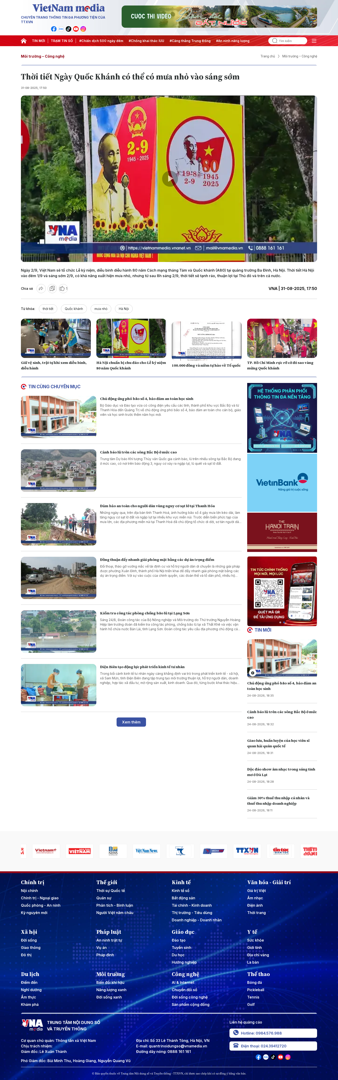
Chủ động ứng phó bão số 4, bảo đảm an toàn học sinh (146, 398)
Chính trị (32, 882)
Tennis (253, 997)
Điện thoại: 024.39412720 (263, 1046)
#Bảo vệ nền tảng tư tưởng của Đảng (244, 41)
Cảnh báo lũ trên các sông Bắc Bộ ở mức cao (138, 452)
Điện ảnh (255, 905)
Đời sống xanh (109, 997)
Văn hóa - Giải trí (269, 882)
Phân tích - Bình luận (114, 905)
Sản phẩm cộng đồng (190, 1004)
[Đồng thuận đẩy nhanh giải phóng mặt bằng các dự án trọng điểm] (58, 578)
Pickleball (255, 989)
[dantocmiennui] (135, 851)
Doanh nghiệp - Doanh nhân (197, 920)
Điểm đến (29, 982)
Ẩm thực (28, 997)
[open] (314, 41)
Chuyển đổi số (184, 989)
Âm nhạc (255, 898)
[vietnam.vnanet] (35, 851)
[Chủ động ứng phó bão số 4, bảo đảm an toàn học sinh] (58, 417)
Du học (178, 955)
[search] (273, 40)
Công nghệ (185, 974)
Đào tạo (179, 940)
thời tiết (48, 309)
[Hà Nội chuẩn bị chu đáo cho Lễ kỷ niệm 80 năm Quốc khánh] (131, 338)
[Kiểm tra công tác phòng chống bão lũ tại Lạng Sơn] (58, 631)
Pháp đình (105, 955)
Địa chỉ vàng (258, 955)
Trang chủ (268, 56)
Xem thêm (131, 722)
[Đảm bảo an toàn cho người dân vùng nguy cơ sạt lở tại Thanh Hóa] (58, 524)
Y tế (252, 932)
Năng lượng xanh (111, 989)
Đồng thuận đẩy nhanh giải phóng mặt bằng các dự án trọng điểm (157, 559)
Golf (251, 1004)
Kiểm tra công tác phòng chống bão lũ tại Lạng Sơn (145, 613)
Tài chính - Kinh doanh (192, 905)
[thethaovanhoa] (269, 851)
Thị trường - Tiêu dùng (192, 912)
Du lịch (30, 974)
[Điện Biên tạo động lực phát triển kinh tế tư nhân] (58, 685)
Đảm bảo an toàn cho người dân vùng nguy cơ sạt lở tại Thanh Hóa (157, 505)
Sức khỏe (255, 940)
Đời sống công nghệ (190, 997)
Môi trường (110, 974)
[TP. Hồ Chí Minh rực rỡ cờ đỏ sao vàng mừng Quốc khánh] (282, 338)
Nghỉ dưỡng (31, 989)
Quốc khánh (74, 309)
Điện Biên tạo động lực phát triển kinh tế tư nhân (142, 666)
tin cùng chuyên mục (54, 386)
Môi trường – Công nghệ (42, 56)
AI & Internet (183, 982)
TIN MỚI (38, 41)
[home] (23, 41)
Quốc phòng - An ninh (40, 905)
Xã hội (29, 932)
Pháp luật (108, 932)
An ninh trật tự (109, 940)
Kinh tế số (180, 890)
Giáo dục (183, 932)
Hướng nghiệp (184, 962)
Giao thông (30, 947)
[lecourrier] (303, 851)
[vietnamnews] (102, 851)
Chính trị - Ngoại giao (40, 898)
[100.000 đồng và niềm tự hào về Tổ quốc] (207, 341)
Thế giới (106, 882)
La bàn (253, 962)
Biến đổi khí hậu (110, 982)
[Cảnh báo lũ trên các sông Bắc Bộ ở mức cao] (58, 470)
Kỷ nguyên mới (34, 912)
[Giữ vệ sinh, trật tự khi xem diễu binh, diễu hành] (56, 338)
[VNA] (54, 29)
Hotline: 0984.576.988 (261, 1033)
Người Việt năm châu (114, 912)
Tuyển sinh (181, 947)
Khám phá (30, 1004)
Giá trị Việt (256, 890)
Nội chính (29, 890)
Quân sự (103, 898)
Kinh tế (181, 882)
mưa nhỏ (101, 309)
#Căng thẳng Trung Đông (150, 41)
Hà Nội (124, 309)
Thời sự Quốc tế (110, 890)
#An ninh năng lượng (192, 41)
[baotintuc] (236, 851)
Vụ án (101, 947)
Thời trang (256, 912)
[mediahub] (169, 851)
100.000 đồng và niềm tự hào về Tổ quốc (206, 365)
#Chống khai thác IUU (106, 41)
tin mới (263, 630)
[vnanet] (203, 851)
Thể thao (258, 974)
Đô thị (26, 955)
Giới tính (254, 947)
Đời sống (29, 940)
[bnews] (68, 851)
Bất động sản (183, 898)
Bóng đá (254, 982)
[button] (280, 622)
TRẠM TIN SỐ (62, 41)
